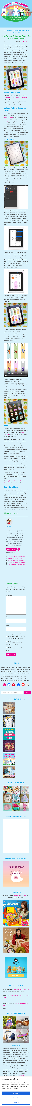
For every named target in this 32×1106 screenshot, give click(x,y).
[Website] (18, 549)
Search (27, 692)
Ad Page (21, 1075)
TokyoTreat (16, 895)
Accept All (16, 1093)
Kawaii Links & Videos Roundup (16, 564)
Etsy (7, 121)
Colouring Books (20, 31)
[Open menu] (17, 25)
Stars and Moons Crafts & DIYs (16, 557)
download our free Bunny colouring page (16, 97)
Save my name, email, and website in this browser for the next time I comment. (16, 636)
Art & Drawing (8, 31)
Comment (9, 595)
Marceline (25, 42)
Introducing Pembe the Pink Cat (16, 562)
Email (8, 625)
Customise (16, 1098)
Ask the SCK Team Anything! (16, 560)
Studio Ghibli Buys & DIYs (15, 558)
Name (8, 617)
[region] (16, 1091)
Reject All (16, 1102)
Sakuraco (23, 895)
